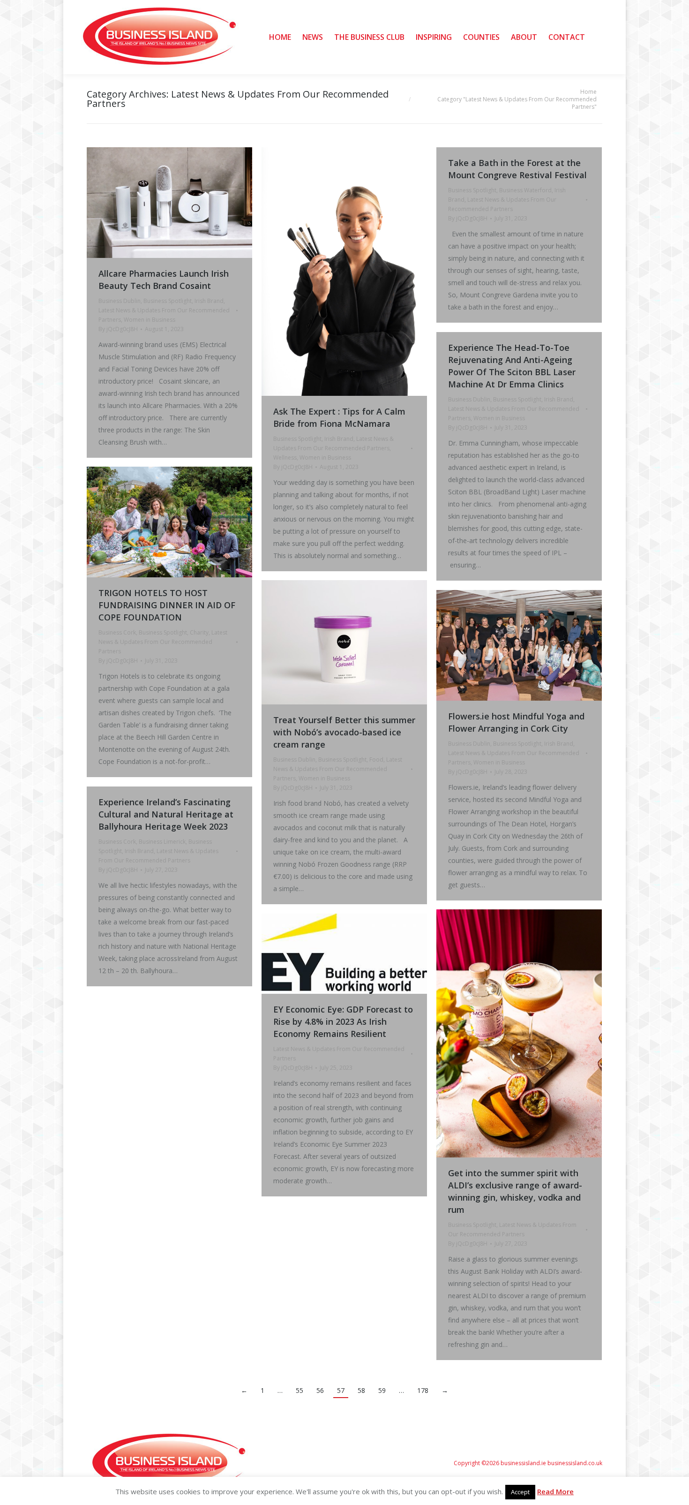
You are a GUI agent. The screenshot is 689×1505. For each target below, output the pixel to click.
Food (376, 760)
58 (361, 1390)
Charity (199, 632)
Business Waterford (525, 190)
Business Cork (117, 632)
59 (382, 1390)
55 (299, 1390)
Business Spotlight (167, 301)
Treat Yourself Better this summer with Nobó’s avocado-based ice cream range (344, 732)
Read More (555, 1491)
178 (422, 1390)
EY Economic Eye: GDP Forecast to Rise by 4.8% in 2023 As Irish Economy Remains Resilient (343, 1021)
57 (340, 1390)
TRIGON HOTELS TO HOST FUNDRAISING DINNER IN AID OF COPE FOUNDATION (166, 605)
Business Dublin (119, 301)
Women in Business (149, 320)
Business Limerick (162, 842)
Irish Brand (209, 301)
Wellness (285, 457)
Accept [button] (520, 1492)
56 (320, 1390)
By (118, 329)
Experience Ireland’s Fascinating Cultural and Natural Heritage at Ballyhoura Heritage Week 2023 (165, 814)
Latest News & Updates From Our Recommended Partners (162, 641)
